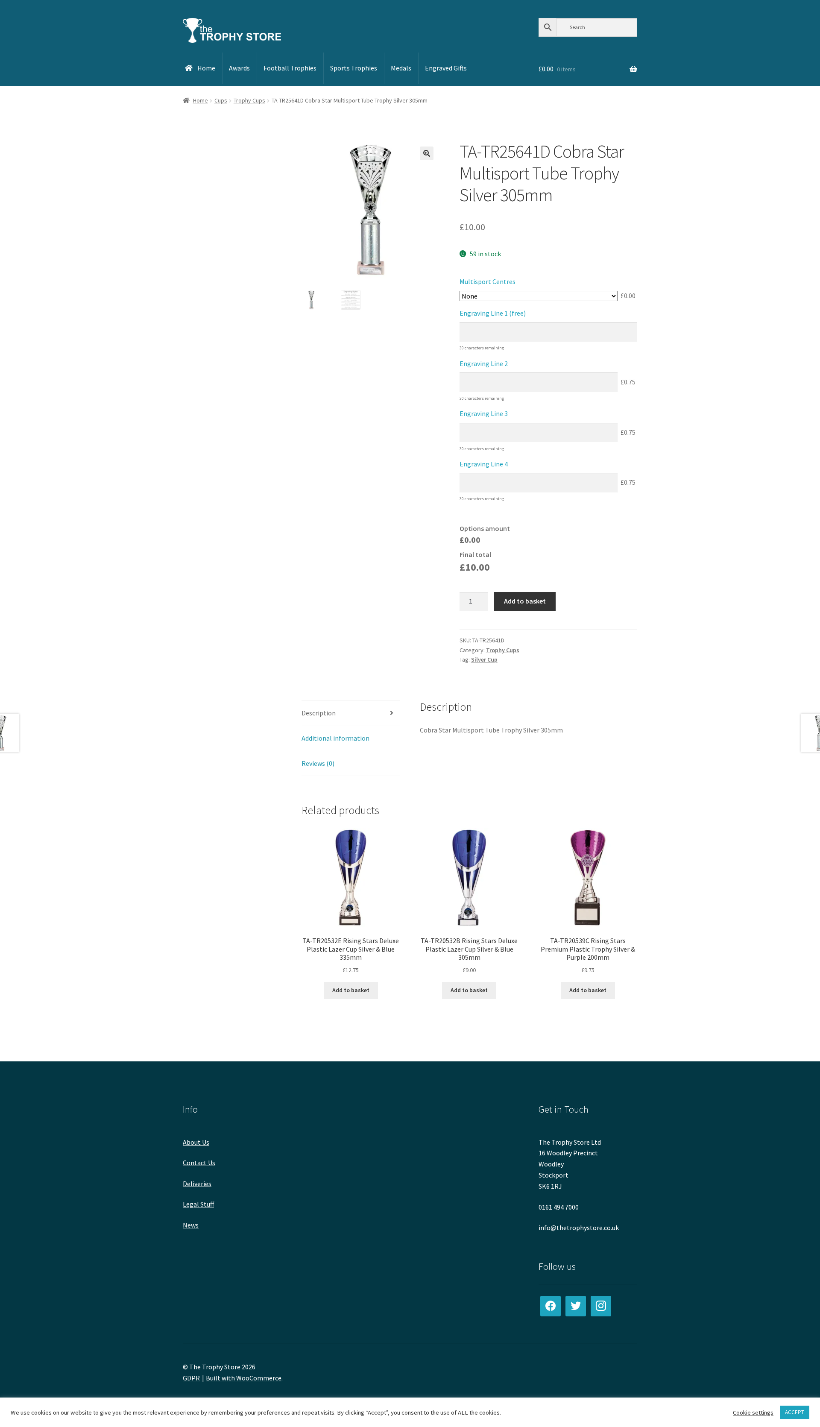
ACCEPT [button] (794, 1412)
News (191, 1225)
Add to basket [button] (350, 990)
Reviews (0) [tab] (318, 763)
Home (200, 100)
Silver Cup (484, 659)
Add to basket (525, 601)
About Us (196, 1142)
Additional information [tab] (335, 738)
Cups (220, 100)
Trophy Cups (249, 100)
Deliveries (197, 1183)
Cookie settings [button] (753, 1412)
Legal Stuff (198, 1204)
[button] (426, 153)
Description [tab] (319, 713)
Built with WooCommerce (243, 1378)
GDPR (191, 1378)
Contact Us (199, 1162)
